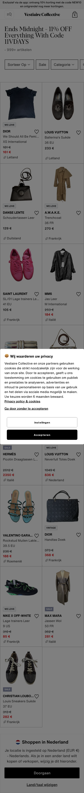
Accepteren (42, 435)
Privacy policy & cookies (22, 401)
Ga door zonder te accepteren (26, 408)
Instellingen (42, 422)
